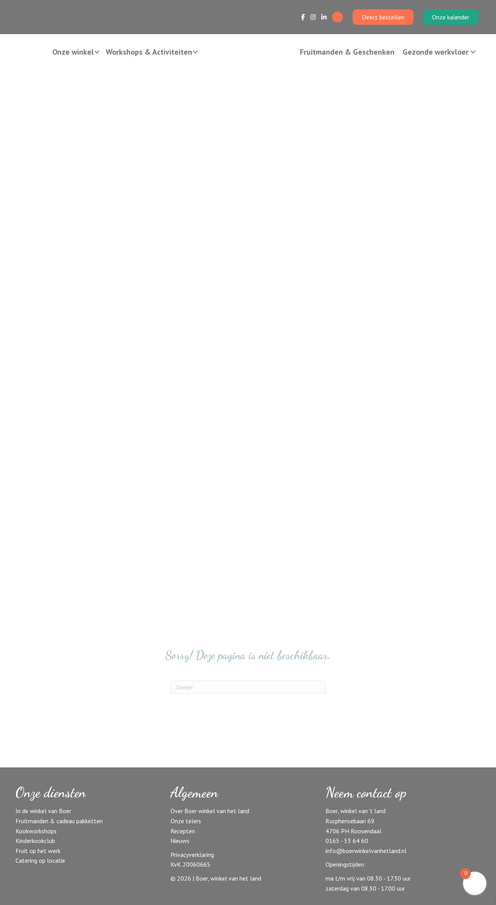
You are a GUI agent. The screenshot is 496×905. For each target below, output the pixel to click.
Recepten (182, 831)
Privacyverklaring (192, 854)
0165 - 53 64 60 (347, 841)
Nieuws (179, 841)
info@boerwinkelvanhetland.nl (366, 851)
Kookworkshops (36, 831)
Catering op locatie (40, 860)
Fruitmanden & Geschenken (347, 52)
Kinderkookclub (35, 841)
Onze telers (185, 821)
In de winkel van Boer (43, 811)
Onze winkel (73, 52)
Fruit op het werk (38, 851)
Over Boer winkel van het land (209, 811)
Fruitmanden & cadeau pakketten (59, 821)
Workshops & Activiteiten (149, 52)
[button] (97, 52)
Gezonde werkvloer (435, 52)
